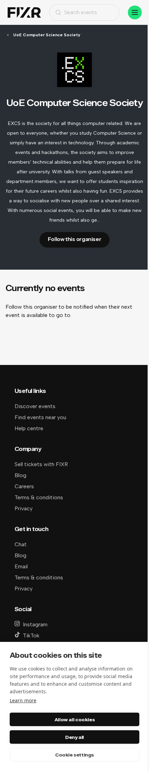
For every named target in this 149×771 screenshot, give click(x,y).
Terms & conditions (39, 497)
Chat (21, 544)
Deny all (74, 737)
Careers (24, 486)
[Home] (24, 12)
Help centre (29, 428)
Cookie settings (74, 755)
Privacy (24, 508)
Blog (20, 475)
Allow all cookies (74, 719)
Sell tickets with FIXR (41, 464)
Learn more (23, 700)
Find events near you (40, 417)
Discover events (35, 406)
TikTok (31, 635)
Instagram (35, 624)
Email (21, 566)
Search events (80, 12)
